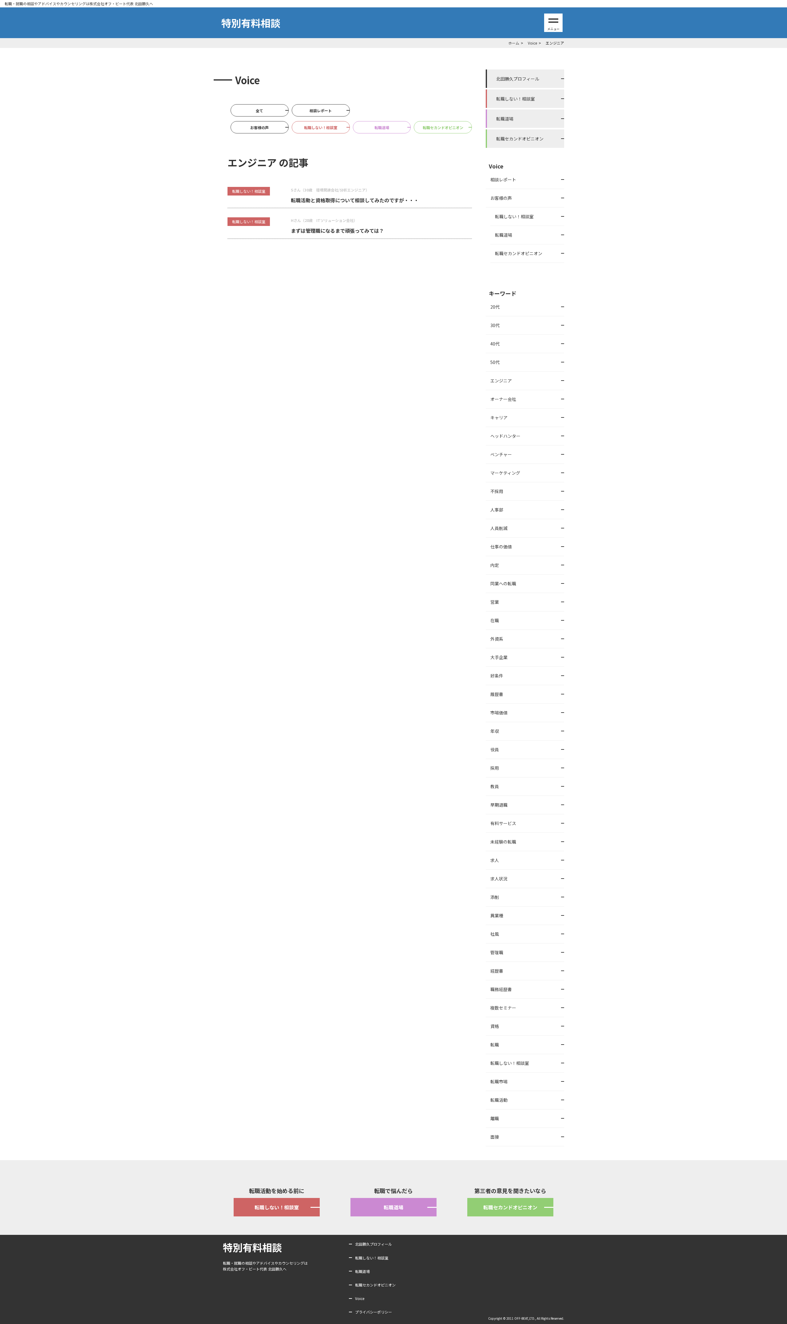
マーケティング (505, 473)
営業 (494, 602)
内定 (494, 565)
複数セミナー (503, 1008)
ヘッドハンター (505, 436)
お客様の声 (259, 127)
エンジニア (501, 380)
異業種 (496, 915)
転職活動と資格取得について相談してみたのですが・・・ (355, 200)
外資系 (496, 639)
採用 (494, 768)
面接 (494, 1137)
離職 (494, 1118)
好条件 (496, 676)
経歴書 (496, 971)
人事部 (496, 510)
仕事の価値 (501, 546)
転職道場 (381, 127)
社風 (494, 934)
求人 (494, 860)
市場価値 (499, 712)
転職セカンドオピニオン (443, 127)
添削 (494, 897)
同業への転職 (503, 583)
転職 (494, 1044)
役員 (494, 749)
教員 (494, 786)
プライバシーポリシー (373, 1311)
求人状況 (499, 878)
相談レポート (321, 110)
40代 (495, 344)
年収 (494, 731)
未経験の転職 (503, 842)
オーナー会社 (503, 399)
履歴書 (496, 694)
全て (259, 110)
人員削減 (499, 528)
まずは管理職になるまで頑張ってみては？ (337, 230)
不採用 (496, 491)
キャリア (499, 417)
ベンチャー (501, 454)
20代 (495, 307)
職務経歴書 (501, 989)
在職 (494, 620)
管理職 (496, 952)
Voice (359, 1298)
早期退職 (499, 805)
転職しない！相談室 (320, 127)
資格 (494, 1026)
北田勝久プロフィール (517, 79)
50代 (495, 362)
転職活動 (499, 1100)
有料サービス (503, 823)
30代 (495, 325)
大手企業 (499, 657)
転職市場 (499, 1081)
